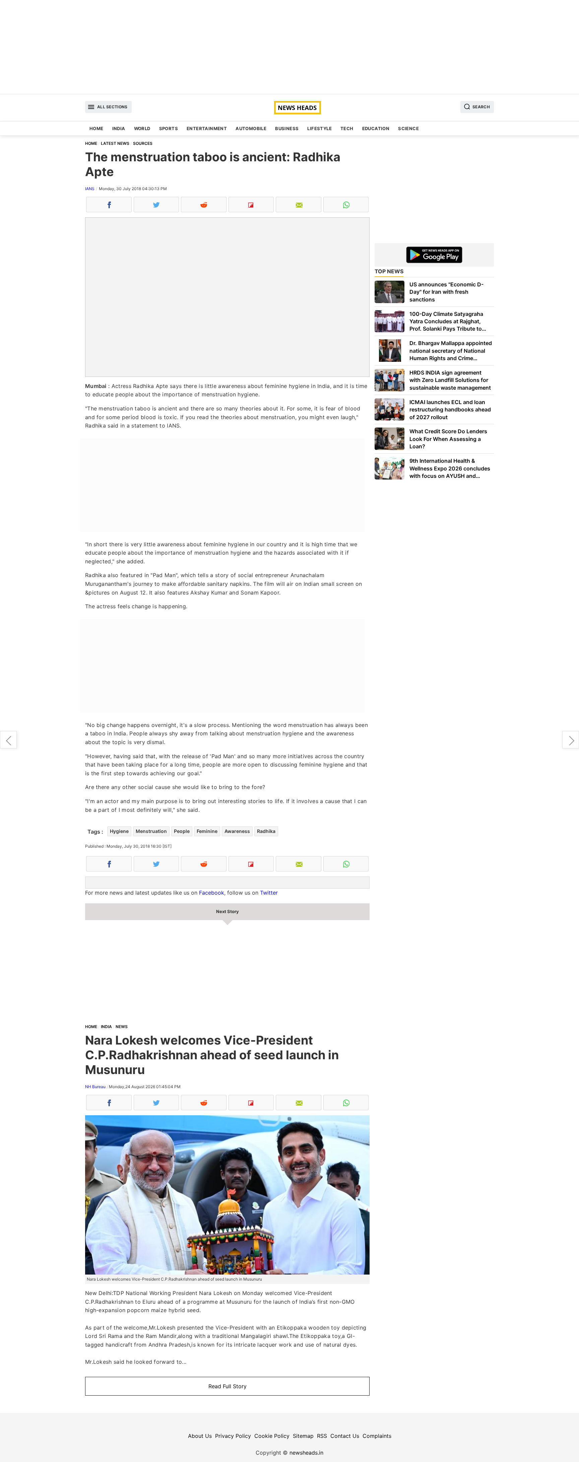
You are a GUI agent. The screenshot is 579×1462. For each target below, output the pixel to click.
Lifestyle (319, 128)
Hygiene (119, 831)
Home (96, 128)
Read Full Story (227, 1386)
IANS (89, 188)
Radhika (266, 831)
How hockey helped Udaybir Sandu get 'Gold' (570, 739)
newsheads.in (306, 1452)
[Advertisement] (289, 47)
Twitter (269, 892)
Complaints (377, 1435)
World (142, 128)
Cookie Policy (272, 1435)
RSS (322, 1435)
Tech (346, 128)
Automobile (251, 128)
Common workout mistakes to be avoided (8, 739)
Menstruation (151, 831)
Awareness (237, 831)
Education (376, 128)
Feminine (207, 831)
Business (287, 128)
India (118, 128)
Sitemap (303, 1435)
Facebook (211, 892)
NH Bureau (95, 1086)
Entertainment (207, 128)
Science (408, 128)
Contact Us (344, 1435)
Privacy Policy (233, 1435)
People (182, 831)
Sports (168, 128)
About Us (200, 1435)
